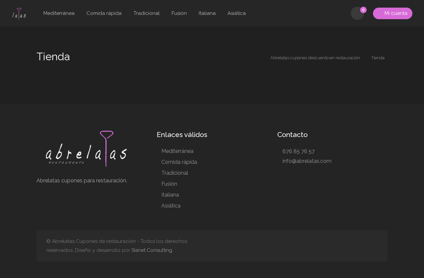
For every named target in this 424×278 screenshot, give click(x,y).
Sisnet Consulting (152, 250)
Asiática (237, 13)
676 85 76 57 (298, 151)
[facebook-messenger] (373, 246)
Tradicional (146, 13)
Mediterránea (59, 13)
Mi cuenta (395, 13)
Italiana (207, 13)
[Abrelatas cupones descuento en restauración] (19, 14)
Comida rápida (104, 13)
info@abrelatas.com (306, 161)
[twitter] (362, 246)
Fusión (179, 13)
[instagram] (351, 246)
